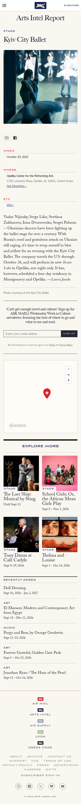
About (16, 756)
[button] (47, 393)
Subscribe (71, 6)
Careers (32, 769)
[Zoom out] (68, 375)
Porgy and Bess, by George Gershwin (33, 633)
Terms (52, 345)
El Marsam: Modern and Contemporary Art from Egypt (39, 610)
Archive (35, 756)
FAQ (35, 761)
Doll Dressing (15, 588)
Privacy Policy (66, 345)
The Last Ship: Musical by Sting (20, 497)
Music (10, 627)
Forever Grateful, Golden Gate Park (32, 653)
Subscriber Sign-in (40, 775)
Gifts (51, 769)
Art (7, 603)
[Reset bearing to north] (68, 380)
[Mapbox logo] (17, 425)
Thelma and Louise (53, 558)
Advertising (66, 765)
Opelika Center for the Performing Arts (30, 176)
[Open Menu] (4, 5)
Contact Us (59, 756)
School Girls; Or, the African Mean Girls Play (59, 499)
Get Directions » (16, 186)
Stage (10, 31)
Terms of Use (57, 761)
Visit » (10, 205)
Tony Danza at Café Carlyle (18, 558)
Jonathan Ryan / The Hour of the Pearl (35, 673)
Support (18, 761)
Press (43, 765)
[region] (40, 396)
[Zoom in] (68, 369)
